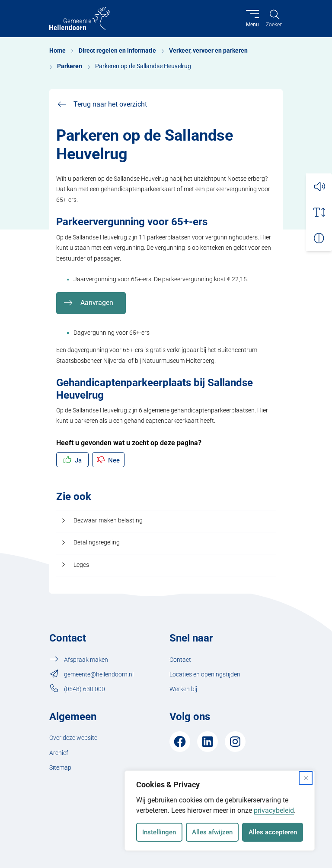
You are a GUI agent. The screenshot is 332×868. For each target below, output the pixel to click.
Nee (114, 460)
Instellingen (159, 832)
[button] (319, 186)
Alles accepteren (273, 832)
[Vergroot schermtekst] (319, 212)
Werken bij (183, 689)
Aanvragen (96, 303)
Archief (58, 753)
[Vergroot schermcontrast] (319, 238)
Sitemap (60, 767)
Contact (180, 660)
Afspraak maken (86, 660)
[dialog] (219, 811)
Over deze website (73, 738)
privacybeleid (274, 810)
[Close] (305, 778)
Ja (78, 460)
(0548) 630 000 (84, 689)
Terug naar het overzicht (110, 104)
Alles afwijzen (212, 832)
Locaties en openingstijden (204, 674)
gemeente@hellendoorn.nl (99, 674)
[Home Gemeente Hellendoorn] (79, 18)
